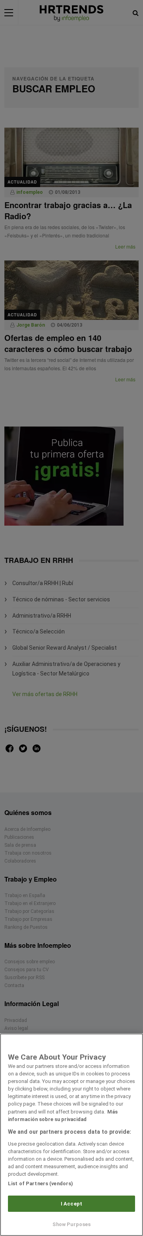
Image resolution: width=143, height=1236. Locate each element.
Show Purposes (71, 1224)
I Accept (71, 1204)
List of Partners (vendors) (40, 1183)
